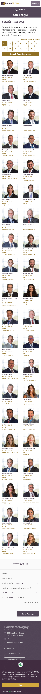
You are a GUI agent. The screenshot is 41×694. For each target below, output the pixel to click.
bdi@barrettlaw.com (8, 229)
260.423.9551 (8, 102)
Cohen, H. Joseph (7, 125)
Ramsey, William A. (28, 424)
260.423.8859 (8, 327)
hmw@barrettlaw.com (29, 528)
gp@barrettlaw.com (12, 403)
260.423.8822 (8, 226)
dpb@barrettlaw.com (29, 106)
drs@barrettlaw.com (8, 479)
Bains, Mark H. (27, 75)
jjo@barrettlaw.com (12, 378)
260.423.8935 (8, 351)
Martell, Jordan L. (28, 273)
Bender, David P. (27, 100)
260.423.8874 (28, 152)
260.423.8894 (28, 176)
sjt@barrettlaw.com (33, 502)
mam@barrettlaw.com (29, 304)
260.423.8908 (28, 201)
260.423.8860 (28, 475)
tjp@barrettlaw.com (29, 405)
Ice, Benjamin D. (7, 224)
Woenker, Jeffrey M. (8, 548)
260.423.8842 (28, 525)
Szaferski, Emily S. (7, 498)
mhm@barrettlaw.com (9, 306)
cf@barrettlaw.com (12, 178)
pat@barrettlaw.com (29, 330)
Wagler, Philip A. (7, 523)
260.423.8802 (8, 401)
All (5, 43)
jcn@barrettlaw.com (8, 355)
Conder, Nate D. (27, 125)
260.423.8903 (28, 226)
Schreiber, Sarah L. (8, 448)
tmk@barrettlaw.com (8, 254)
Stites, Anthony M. (28, 473)
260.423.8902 (28, 77)
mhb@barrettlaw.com (29, 81)
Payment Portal (14, 659)
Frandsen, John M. (28, 174)
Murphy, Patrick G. (28, 325)
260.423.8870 (8, 275)
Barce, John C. (6, 100)
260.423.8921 (28, 450)
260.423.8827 (8, 500)
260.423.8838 (28, 376)
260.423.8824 (28, 426)
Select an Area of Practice (9, 590)
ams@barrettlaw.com (29, 479)
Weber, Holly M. (27, 523)
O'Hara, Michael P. (28, 374)
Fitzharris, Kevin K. (29, 150)
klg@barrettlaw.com (8, 205)
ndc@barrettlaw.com (29, 130)
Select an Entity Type (20, 581)
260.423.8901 (8, 525)
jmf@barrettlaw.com (29, 180)
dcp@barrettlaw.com (8, 429)
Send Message (28, 614)
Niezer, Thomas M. (28, 349)
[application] (20, 677)
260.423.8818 (28, 549)
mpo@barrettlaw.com (29, 380)
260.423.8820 (8, 302)
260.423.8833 (28, 127)
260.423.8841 (28, 300)
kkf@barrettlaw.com (29, 155)
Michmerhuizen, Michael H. (9, 299)
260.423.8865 (8, 251)
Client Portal (14, 654)
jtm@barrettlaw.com (8, 330)
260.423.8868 (8, 376)
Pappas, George (7, 399)
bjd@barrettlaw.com (8, 155)
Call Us (22, 10)
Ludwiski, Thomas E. (8, 273)
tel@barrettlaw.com (8, 279)
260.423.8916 (8, 549)
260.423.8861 (8, 127)
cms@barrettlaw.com (29, 454)
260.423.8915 (8, 475)
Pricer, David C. (7, 424)
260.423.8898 (28, 351)
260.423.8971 (28, 327)
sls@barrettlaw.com (12, 452)
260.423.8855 (8, 77)
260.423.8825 (28, 102)
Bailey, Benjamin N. (8, 75)
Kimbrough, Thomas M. (9, 249)
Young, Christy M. (28, 548)
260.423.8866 (8, 426)
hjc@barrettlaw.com (8, 130)
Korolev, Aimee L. (28, 249)
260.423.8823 (28, 275)
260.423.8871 (8, 152)
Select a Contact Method (16, 595)
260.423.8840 (28, 401)
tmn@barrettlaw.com (29, 355)
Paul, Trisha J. (27, 399)
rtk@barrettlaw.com (29, 229)
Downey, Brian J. (7, 150)
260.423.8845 (28, 251)
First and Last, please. (19, 576)
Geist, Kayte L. (6, 199)
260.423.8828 (8, 201)
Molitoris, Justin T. (7, 325)
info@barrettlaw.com (8, 106)
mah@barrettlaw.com (29, 205)
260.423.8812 (28, 500)
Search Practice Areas (20, 54)
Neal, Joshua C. (6, 349)
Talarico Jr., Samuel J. (29, 498)
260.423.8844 (8, 450)
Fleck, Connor (6, 174)
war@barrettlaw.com (29, 429)
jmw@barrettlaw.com (8, 553)
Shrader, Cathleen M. (29, 448)
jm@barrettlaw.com (29, 279)
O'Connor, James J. (7, 374)
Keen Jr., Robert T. (28, 224)
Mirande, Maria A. (28, 298)
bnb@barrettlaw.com (8, 81)
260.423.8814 (8, 176)
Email (3, 600)
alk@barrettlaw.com (29, 254)
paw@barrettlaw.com (8, 528)
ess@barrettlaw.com (8, 504)
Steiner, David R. (7, 473)
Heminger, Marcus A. (29, 199)
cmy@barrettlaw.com (29, 553)
